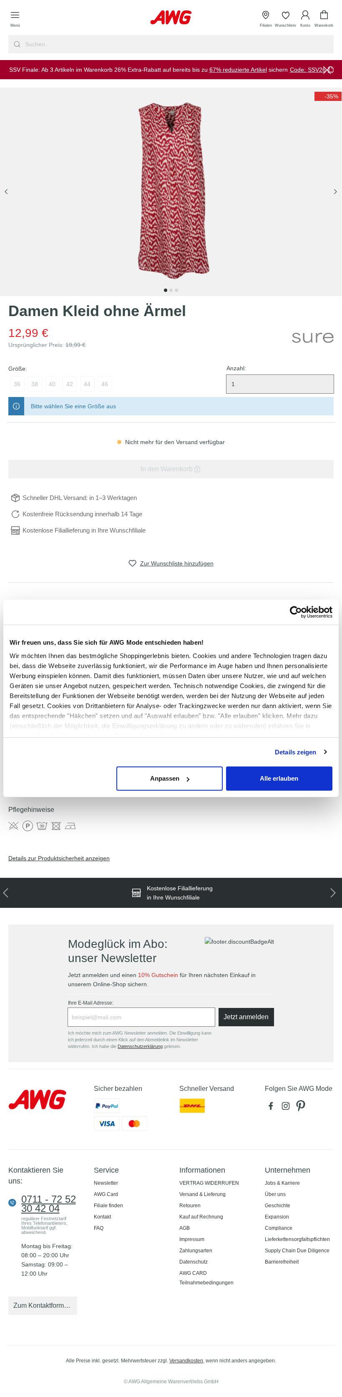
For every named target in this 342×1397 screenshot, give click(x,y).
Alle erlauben (279, 778)
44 (87, 384)
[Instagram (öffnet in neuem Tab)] (287, 1108)
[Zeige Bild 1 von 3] (165, 290)
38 (34, 384)
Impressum (191, 1239)
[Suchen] (16, 44)
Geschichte (277, 1206)
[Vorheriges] (6, 192)
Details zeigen (295, 752)
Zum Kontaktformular (44, 1305)
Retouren (190, 1206)
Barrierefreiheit (282, 1262)
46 (104, 384)
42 (69, 384)
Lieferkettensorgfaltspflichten (297, 1239)
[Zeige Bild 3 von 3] (176, 290)
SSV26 (317, 69)
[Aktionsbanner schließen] (327, 70)
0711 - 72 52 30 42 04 (48, 1204)
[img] (328, 96)
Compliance (278, 1228)
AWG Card (106, 1194)
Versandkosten (186, 1361)
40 (52, 384)
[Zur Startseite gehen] (171, 17)
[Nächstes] (335, 192)
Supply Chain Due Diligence (297, 1251)
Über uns (275, 1194)
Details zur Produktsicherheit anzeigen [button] (59, 858)
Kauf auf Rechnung (201, 1217)
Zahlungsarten (195, 1251)
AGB (184, 1228)
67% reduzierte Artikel (238, 69)
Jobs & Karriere (282, 1183)
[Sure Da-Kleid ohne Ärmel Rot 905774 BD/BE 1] (171, 192)
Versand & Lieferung (202, 1194)
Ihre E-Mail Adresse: (90, 1003)
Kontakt (102, 1217)
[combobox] (178, 44)
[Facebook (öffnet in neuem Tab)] (272, 1108)
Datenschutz (193, 1262)
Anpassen (164, 778)
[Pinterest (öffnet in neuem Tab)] (301, 1108)
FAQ (98, 1228)
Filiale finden (108, 1206)
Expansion (277, 1217)
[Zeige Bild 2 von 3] (171, 290)
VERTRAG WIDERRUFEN (209, 1183)
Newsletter (106, 1183)
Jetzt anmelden (246, 1016)
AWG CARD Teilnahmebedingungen (206, 1278)
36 (17, 384)
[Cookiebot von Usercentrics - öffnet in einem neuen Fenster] (295, 612)
